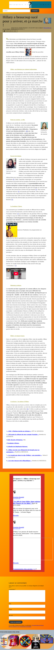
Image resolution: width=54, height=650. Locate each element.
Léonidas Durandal (18, 497)
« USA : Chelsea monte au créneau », (19, 431)
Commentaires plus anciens (23, 569)
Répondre (16, 515)
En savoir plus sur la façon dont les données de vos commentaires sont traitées (26, 626)
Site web (11, 615)
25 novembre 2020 (16, 498)
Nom (10, 603)
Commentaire (12, 589)
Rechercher (35, 10)
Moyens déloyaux (47, 27)
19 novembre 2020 (16, 528)
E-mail (10, 609)
